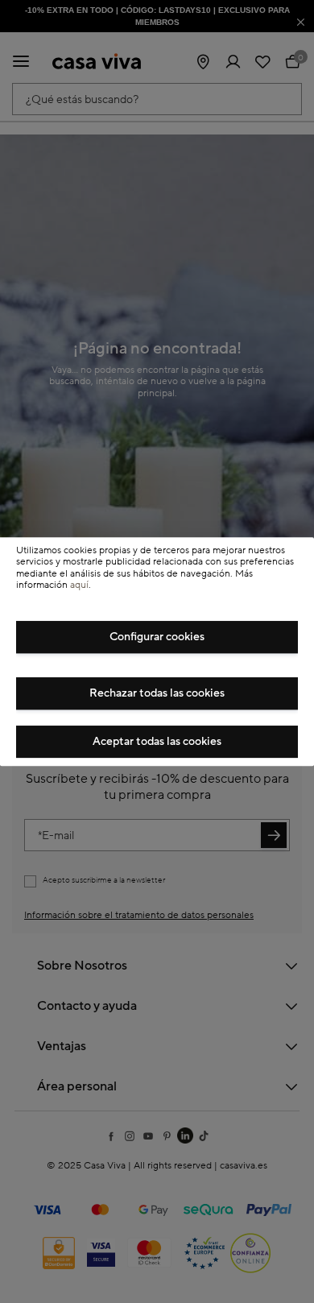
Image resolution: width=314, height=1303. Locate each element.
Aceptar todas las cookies (157, 741)
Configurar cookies (157, 637)
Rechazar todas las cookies (157, 693)
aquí (79, 585)
